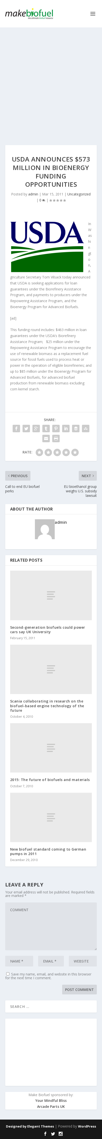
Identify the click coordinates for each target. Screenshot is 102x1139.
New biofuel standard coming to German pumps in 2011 (48, 851)
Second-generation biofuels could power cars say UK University (47, 629)
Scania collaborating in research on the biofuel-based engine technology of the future (47, 705)
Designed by (16, 1126)
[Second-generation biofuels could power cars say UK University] (51, 595)
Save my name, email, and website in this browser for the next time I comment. (48, 976)
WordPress (87, 1126)
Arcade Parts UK (51, 1106)
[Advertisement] (51, 81)
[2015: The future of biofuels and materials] (51, 748)
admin (33, 194)
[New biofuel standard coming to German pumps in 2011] (51, 817)
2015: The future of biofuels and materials (50, 779)
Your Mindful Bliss (51, 1100)
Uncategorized (79, 194)
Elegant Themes (40, 1126)
